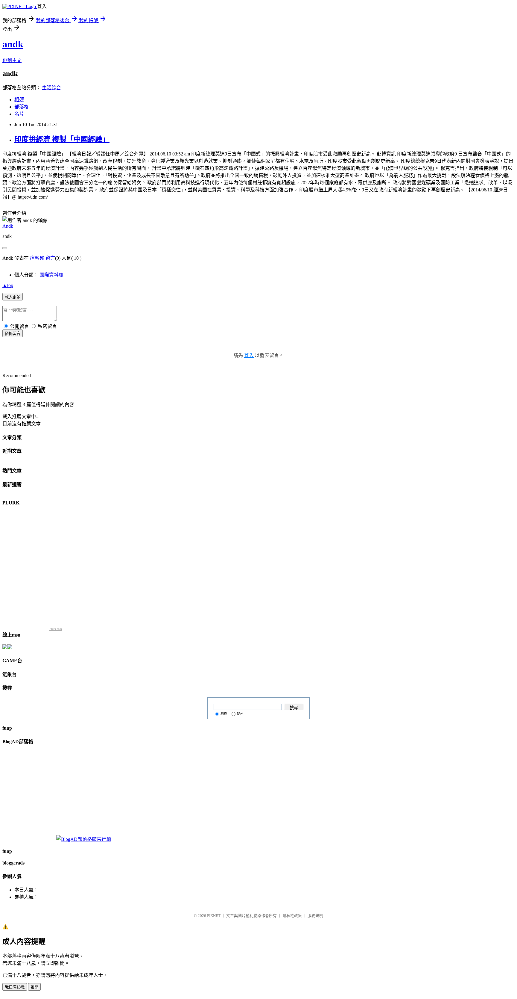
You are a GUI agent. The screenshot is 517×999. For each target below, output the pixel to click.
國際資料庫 (51, 274)
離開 (34, 987)
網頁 (224, 713)
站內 (240, 713)
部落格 (21, 106)
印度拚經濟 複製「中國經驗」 (62, 139)
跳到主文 (12, 60)
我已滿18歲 (15, 987)
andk (12, 44)
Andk (7, 226)
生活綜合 (51, 87)
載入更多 (12, 297)
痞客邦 (37, 258)
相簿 (19, 99)
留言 (50, 258)
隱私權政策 (292, 915)
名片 (19, 114)
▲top (7, 285)
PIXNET (214, 915)
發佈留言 (12, 333)
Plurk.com (55, 629)
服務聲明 (315, 915)
